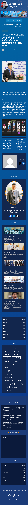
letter (7, 367)
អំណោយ (8, 390)
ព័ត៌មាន (3, 31)
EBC (16, 361)
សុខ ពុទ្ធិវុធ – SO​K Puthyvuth (15, 5)
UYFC (14, 387)
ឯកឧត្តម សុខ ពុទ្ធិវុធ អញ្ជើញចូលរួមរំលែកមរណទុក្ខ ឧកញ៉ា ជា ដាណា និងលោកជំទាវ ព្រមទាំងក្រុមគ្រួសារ (14, 256)
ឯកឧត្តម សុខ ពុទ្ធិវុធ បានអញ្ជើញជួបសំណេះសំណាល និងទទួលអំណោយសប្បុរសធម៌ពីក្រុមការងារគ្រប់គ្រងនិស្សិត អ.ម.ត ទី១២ (13, 272)
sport (19, 380)
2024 (7, 351)
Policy (4, 439)
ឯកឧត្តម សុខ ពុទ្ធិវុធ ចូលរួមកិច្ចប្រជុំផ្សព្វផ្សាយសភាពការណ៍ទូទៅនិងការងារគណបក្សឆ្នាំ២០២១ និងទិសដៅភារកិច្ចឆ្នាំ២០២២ (21, 144)
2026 (7, 354)
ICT (6, 364)
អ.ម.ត (4, 331)
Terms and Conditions (8, 442)
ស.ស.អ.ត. (5, 334)
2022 (8, 348)
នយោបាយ (5, 322)
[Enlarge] (21, 183)
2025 (16, 351)
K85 (14, 364)
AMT (15, 354)
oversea (17, 371)
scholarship (9, 380)
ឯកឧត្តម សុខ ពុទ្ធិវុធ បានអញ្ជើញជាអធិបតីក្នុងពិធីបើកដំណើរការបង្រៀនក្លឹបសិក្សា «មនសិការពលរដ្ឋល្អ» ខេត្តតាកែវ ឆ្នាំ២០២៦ (13, 288)
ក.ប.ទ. (7, 31)
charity (16, 358)
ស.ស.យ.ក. (6, 328)
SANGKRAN (9, 377)
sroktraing (9, 384)
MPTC (16, 367)
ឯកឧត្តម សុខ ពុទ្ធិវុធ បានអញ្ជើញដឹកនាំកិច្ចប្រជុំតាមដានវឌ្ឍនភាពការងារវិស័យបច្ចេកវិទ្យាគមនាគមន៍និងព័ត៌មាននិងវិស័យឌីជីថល (13, 240)
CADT (7, 358)
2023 (17, 348)
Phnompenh (9, 374)
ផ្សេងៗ (4, 337)
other (7, 371)
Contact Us (5, 444)
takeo (20, 384)
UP (6, 387)
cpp (7, 361)
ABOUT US (5, 437)
